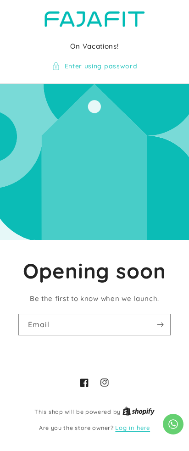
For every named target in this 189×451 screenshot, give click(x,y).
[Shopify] (138, 411)
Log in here (132, 427)
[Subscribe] (160, 324)
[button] (95, 66)
